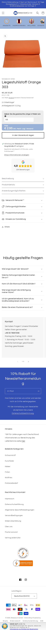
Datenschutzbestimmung (23, 413)
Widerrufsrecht (15, 621)
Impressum (9, 499)
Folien (7, 472)
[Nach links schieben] (17, 361)
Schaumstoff (10, 455)
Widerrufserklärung (13, 521)
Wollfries (8, 477)
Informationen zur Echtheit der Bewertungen (24, 629)
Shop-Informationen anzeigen (16, 155)
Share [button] (7, 227)
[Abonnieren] (38, 391)
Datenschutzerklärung (14, 504)
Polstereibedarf (11, 483)
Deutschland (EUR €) (22, 596)
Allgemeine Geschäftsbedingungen (19, 510)
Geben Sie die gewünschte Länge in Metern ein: (22, 115)
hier (23, 441)
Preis (6, 126)
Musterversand (11, 532)
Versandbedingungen (14, 515)
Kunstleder (9, 461)
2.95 (10, 128)
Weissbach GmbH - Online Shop (21, 618)
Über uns (9, 526)
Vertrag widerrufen (13, 538)
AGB (41, 621)
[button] (3, 13)
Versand (11, 97)
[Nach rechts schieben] (28, 361)
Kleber (7, 466)
